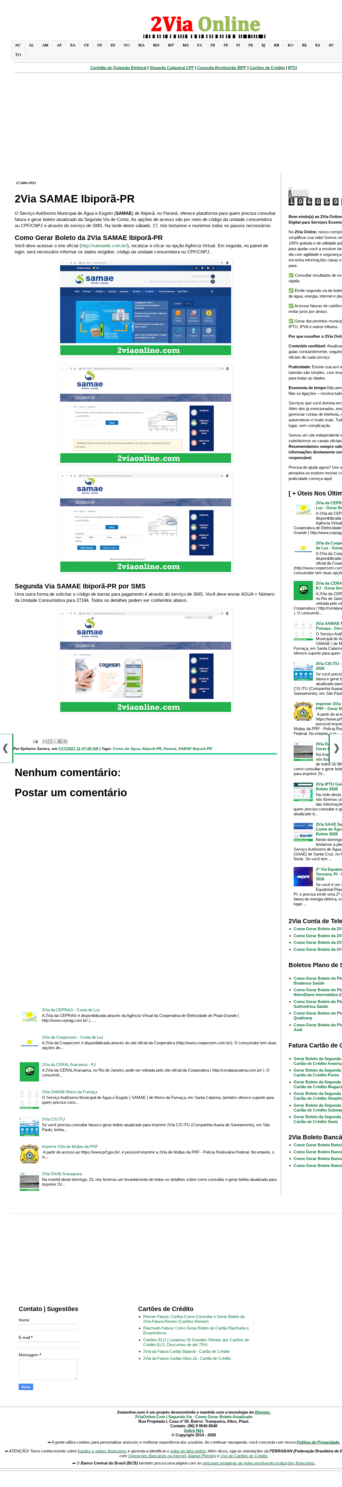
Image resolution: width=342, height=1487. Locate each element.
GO (127, 45)
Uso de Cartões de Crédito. (244, 1456)
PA (199, 45)
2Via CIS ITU (53, 1119)
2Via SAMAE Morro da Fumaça (69, 1092)
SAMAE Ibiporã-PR (195, 749)
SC (331, 45)
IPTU (292, 67)
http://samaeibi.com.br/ (104, 245)
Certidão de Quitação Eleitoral (118, 67)
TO (18, 54)
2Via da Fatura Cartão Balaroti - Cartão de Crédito (186, 1351)
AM (45, 45)
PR (250, 45)
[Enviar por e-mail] (45, 741)
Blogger (262, 1412)
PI (238, 45)
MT (171, 45)
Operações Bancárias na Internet (157, 1456)
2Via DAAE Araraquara (62, 1173)
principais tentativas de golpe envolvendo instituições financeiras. (259, 1463)
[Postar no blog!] (50, 741)
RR (304, 45)
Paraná (170, 749)
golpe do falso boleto (188, 1451)
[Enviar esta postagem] (35, 741)
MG (156, 45)
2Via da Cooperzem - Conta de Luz (72, 1037)
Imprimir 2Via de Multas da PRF (70, 1146)
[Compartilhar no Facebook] (60, 741)
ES (113, 45)
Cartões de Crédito (267, 67)
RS (317, 45)
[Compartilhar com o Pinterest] (65, 741)
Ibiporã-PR (151, 749)
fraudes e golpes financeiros (102, 1451)
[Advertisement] (146, 959)
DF (99, 45)
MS (186, 45)
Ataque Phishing (202, 1456)
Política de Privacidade (318, 1442)
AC (17, 45)
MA (141, 45)
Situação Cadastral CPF (172, 67)
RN (276, 45)
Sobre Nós (194, 1430)
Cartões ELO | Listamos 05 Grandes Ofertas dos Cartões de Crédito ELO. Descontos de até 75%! (196, 1342)
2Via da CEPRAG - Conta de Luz (71, 1010)
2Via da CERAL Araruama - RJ (69, 1064)
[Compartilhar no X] (55, 741)
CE (86, 45)
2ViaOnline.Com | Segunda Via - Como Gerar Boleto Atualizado (193, 1416)
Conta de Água (126, 749)
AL (31, 45)
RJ (263, 45)
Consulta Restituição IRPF (221, 67)
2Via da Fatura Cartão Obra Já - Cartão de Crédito (187, 1358)
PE (226, 45)
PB (213, 45)
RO (290, 45)
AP (59, 45)
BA (72, 45)
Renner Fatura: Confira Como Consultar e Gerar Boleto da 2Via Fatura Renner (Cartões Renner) (193, 1319)
